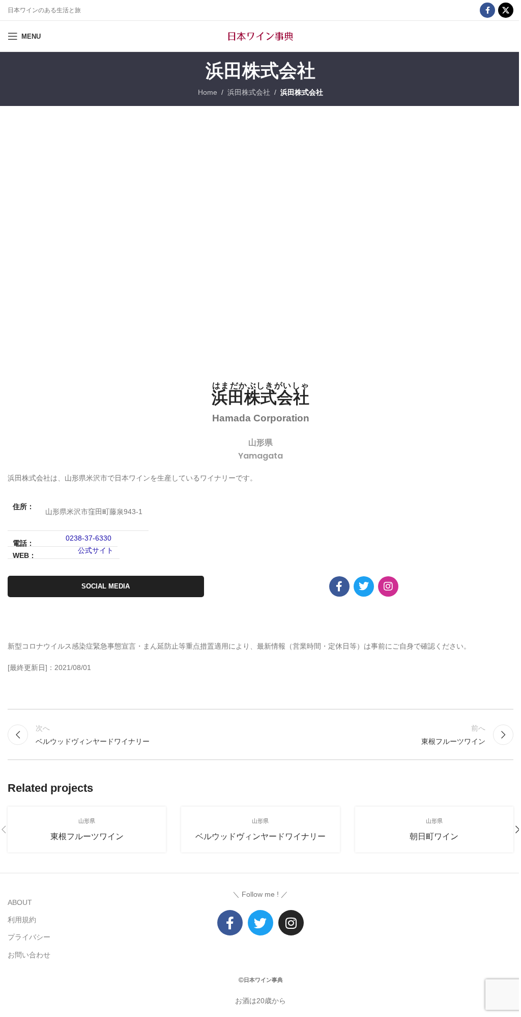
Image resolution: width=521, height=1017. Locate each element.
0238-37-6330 (88, 538)
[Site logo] (260, 36)
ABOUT (20, 902)
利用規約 (22, 920)
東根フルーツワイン (87, 836)
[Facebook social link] (487, 10)
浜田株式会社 (248, 92)
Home (207, 92)
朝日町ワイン (434, 836)
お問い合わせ (29, 955)
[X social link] (505, 10)
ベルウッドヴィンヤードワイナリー (260, 836)
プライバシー (29, 937)
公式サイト (95, 550)
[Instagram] (388, 586)
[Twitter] (260, 922)
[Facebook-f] (339, 586)
